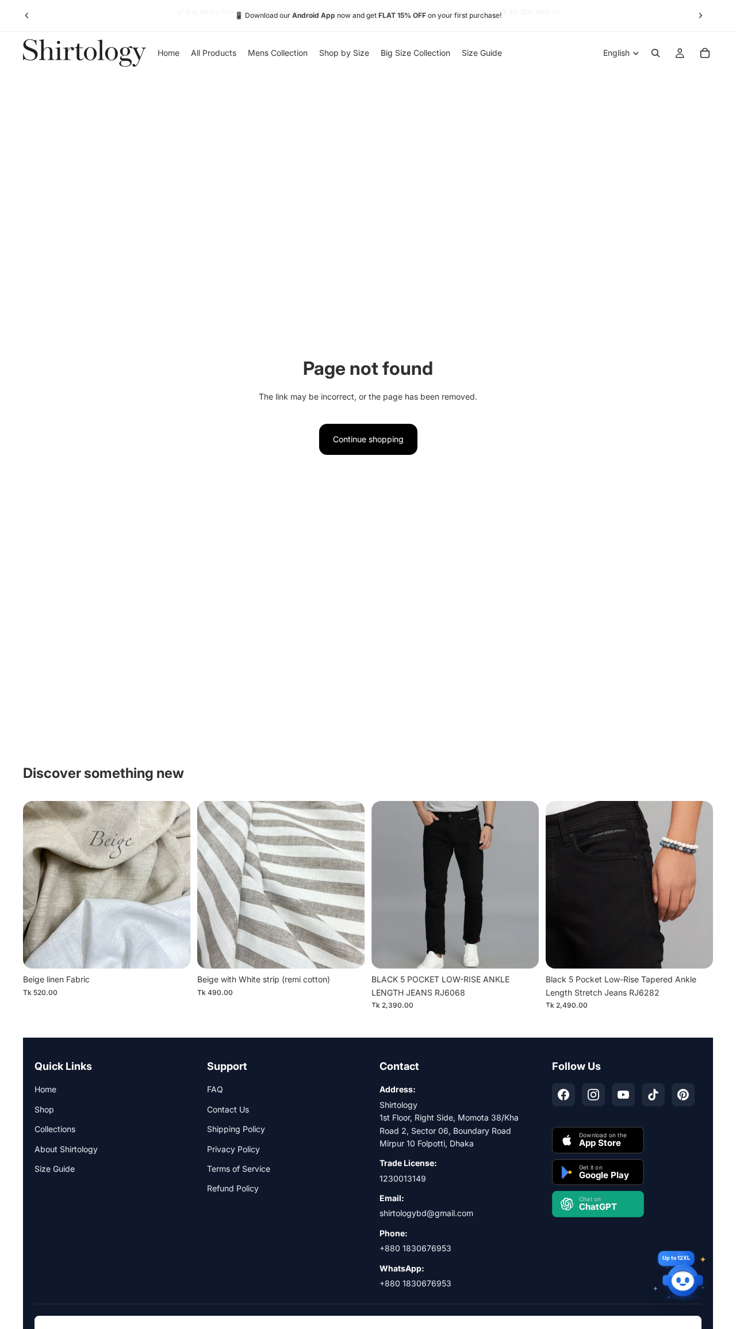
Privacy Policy (233, 1149)
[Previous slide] (27, 15)
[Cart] (705, 53)
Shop (44, 1109)
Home (45, 1089)
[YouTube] (623, 1094)
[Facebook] (563, 1094)
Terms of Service (238, 1169)
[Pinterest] (683, 1094)
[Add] (172, 951)
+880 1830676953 (415, 1248)
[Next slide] (700, 15)
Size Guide (54, 1169)
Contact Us (228, 1109)
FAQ (215, 1089)
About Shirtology (66, 1149)
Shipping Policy (236, 1129)
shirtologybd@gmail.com (426, 1213)
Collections (54, 1129)
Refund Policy (233, 1188)
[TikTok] (653, 1094)
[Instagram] (593, 1094)
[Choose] (521, 951)
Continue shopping (368, 439)
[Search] (655, 53)
